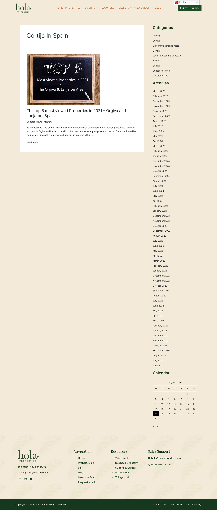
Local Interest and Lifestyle (167, 55)
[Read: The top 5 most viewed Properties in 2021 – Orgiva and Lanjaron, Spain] (63, 79)
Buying (156, 40)
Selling (156, 65)
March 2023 (159, 260)
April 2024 (158, 201)
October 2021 (160, 345)
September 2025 (161, 116)
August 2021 (159, 355)
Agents (90, 7)
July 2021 (158, 360)
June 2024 (158, 190)
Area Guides (142, 7)
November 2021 (161, 340)
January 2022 (160, 330)
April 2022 (158, 315)
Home (59, 7)
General (31, 121)
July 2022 (158, 300)
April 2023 (158, 255)
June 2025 (158, 131)
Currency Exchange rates (166, 45)
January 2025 (160, 156)
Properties (72, 7)
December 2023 (161, 215)
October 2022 (160, 285)
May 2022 (158, 310)
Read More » (33, 141)
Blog (158, 7)
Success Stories (161, 70)
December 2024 (161, 161)
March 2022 (159, 320)
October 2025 (160, 111)
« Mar (156, 426)
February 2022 (160, 325)
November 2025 (161, 106)
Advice (156, 35)
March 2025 (159, 146)
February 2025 (160, 151)
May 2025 (158, 136)
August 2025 (159, 121)
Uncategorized (160, 75)
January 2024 (160, 210)
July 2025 (158, 126)
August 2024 (159, 181)
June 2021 (158, 365)
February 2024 (160, 206)
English (182, 2)
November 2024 (161, 166)
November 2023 (161, 220)
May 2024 (158, 195)
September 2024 (161, 176)
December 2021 (161, 335)
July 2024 (158, 186)
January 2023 (160, 270)
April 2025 (158, 141)
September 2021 (161, 350)
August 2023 (159, 235)
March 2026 (159, 91)
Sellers (124, 7)
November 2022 (161, 280)
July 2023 (158, 240)
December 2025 (161, 101)
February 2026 (160, 96)
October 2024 (160, 171)
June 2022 (158, 305)
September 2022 (161, 290)
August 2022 (159, 295)
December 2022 (161, 275)
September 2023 (161, 230)
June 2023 (158, 245)
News (39, 121)
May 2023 (158, 250)
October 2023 (160, 225)
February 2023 (160, 265)
